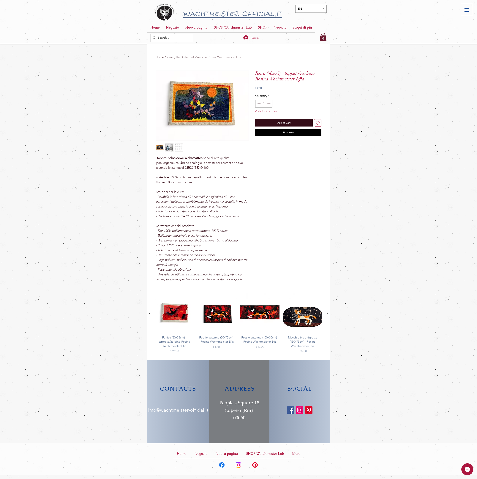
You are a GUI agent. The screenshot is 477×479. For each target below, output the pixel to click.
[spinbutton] (263, 103)
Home (160, 57)
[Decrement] (258, 103)
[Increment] (269, 103)
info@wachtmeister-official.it (178, 410)
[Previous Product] (149, 313)
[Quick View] (174, 313)
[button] (467, 10)
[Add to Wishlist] (317, 123)
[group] (238, 323)
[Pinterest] (308, 410)
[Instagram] (299, 410)
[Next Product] (327, 313)
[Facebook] (290, 410)
